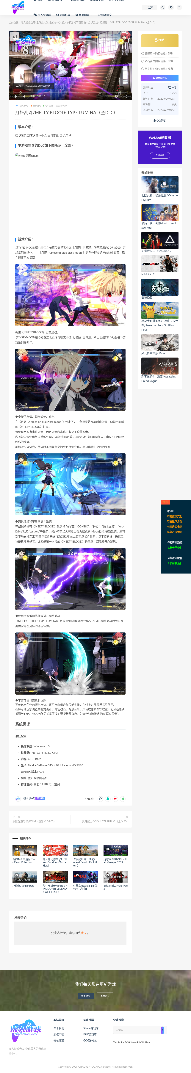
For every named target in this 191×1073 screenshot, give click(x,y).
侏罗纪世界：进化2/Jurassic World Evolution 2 (85, 862)
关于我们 (59, 1028)
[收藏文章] (100, 799)
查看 (174, 88)
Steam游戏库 (90, 1028)
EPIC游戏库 (90, 1034)
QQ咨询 (161, 120)
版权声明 (59, 1034)
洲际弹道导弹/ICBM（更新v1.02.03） (34, 821)
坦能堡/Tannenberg (23, 886)
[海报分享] (123, 799)
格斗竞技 (49, 106)
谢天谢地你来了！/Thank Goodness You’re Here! (55, 862)
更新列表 (105, 996)
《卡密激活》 (174, 563)
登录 (84, 933)
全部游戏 (37, 106)
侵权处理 (59, 1040)
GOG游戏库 (90, 1040)
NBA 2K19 (148, 274)
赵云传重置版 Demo (153, 353)
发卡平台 (174, 547)
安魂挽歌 (147, 297)
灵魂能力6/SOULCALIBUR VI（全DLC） (105, 821)
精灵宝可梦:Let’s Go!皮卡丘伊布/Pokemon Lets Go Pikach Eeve (159, 325)
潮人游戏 (29, 798)
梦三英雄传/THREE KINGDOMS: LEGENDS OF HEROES (55, 889)
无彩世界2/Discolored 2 (156, 251)
